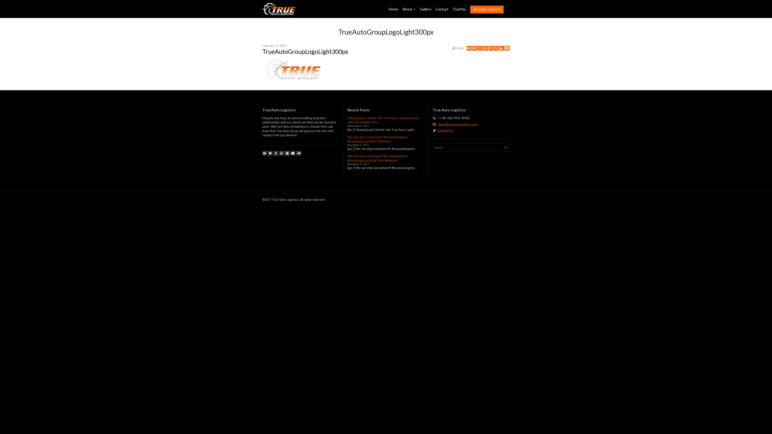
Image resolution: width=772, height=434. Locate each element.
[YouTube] (293, 153)
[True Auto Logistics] (279, 9)
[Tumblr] (496, 48)
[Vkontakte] (507, 48)
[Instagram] (287, 153)
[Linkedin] (501, 48)
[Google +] (485, 48)
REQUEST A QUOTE (487, 9)
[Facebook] (480, 48)
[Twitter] (474, 48)
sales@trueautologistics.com (458, 124)
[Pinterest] (491, 48)
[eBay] (298, 153)
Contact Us (445, 130)
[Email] (469, 48)
